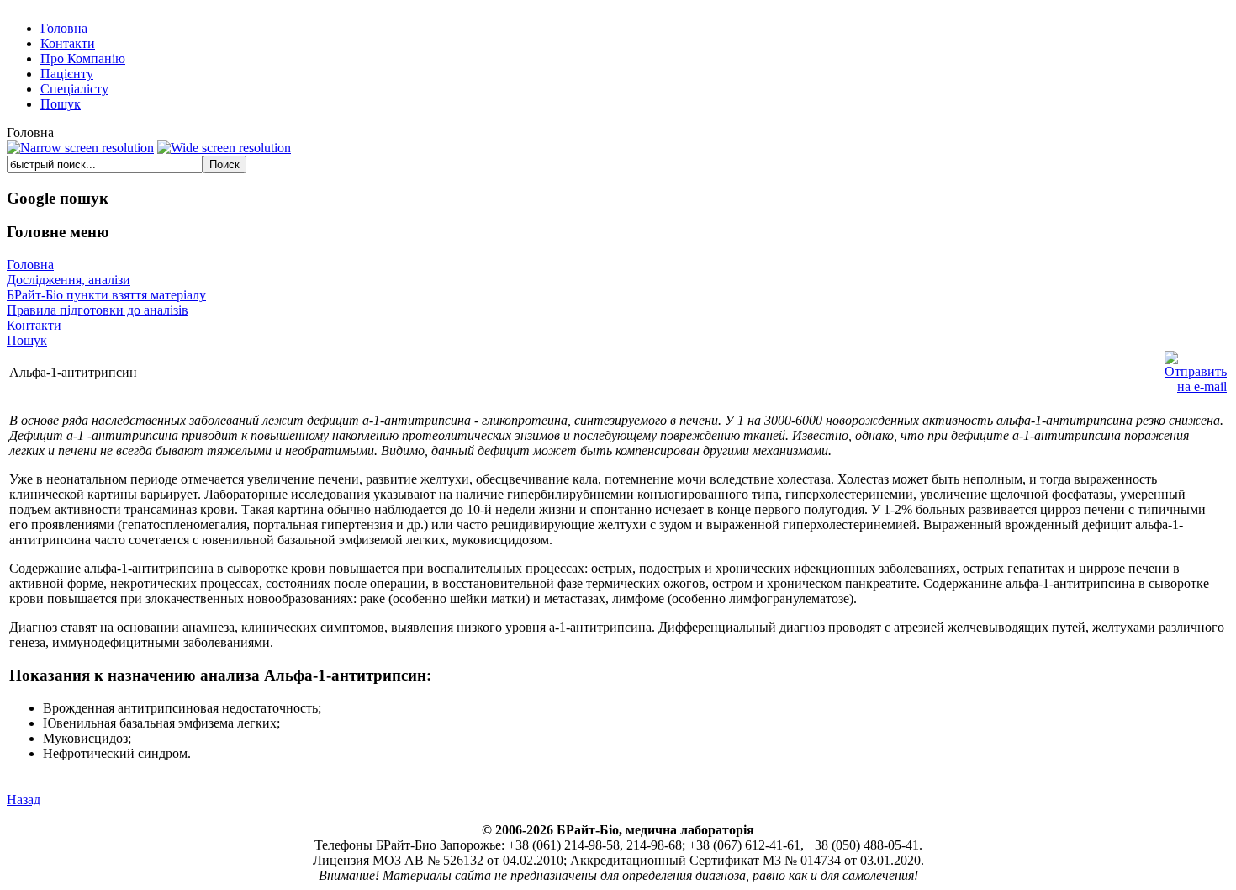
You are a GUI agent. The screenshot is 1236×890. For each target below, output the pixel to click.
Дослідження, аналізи (68, 280)
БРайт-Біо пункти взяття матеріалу (106, 295)
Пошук (27, 340)
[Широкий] (224, 148)
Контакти (34, 325)
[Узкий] (80, 148)
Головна (30, 264)
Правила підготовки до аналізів (97, 310)
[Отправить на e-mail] (1196, 368)
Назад (23, 799)
